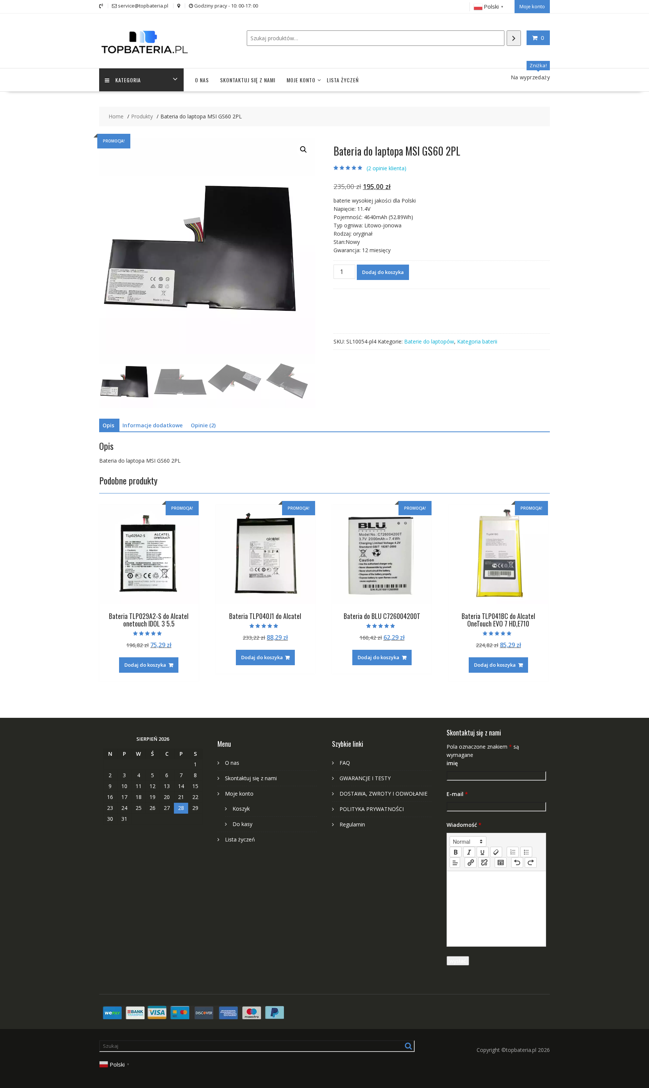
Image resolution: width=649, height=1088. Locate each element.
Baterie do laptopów (429, 341)
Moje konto (532, 6)
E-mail (457, 793)
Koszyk (241, 808)
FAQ (345, 762)
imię (452, 763)
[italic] (469, 852)
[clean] (496, 852)
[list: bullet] (526, 852)
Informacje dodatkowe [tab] (152, 425)
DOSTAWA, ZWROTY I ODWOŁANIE (383, 793)
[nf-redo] (531, 862)
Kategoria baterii (477, 341)
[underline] (483, 852)
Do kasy (242, 824)
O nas (202, 80)
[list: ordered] (513, 852)
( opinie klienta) (386, 168)
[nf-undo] (517, 862)
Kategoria (128, 80)
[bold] (456, 852)
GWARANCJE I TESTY (365, 778)
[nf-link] (471, 862)
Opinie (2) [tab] (203, 425)
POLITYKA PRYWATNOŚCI (372, 809)
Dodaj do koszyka (383, 272)
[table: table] (501, 862)
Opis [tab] (108, 425)
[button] (303, 149)
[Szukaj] (514, 38)
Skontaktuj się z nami (247, 80)
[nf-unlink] (484, 862)
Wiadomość (464, 824)
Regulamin (352, 824)
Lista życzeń (343, 80)
